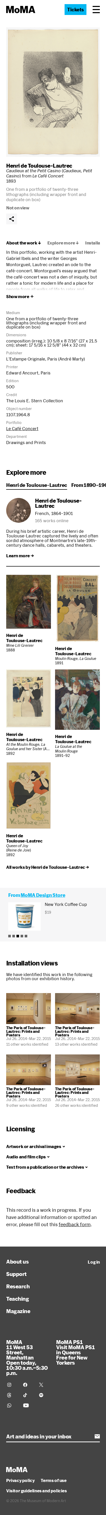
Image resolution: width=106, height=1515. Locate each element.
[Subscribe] (97, 1436)
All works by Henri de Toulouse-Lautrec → (47, 867)
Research (18, 1286)
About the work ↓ (23, 243)
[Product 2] (13, 936)
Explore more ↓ (63, 243)
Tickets (75, 9)
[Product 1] (9, 936)
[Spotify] (44, 1395)
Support (16, 1274)
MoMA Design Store (43, 895)
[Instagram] (12, 1385)
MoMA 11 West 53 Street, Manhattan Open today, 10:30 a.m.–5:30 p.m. (27, 1357)
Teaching (17, 1299)
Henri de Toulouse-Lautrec (39, 165)
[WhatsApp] (12, 1405)
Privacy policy (20, 1480)
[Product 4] (22, 936)
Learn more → (20, 556)
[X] (44, 1385)
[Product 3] (17, 936)
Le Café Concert (22, 428)
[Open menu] (96, 9)
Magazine (18, 1311)
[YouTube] (28, 1405)
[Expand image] (53, 92)
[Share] (11, 219)
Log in (94, 1262)
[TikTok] (28, 1395)
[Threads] (12, 1395)
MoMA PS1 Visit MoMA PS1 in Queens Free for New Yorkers (75, 1352)
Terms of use (53, 1480)
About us (17, 1261)
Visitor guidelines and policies (36, 1491)
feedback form (75, 1224)
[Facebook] (28, 1385)
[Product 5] (26, 936)
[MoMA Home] (20, 9)
